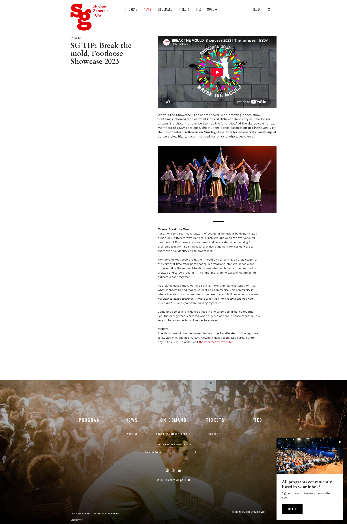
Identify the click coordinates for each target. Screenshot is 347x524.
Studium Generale (89, 17)
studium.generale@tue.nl (173, 480)
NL (254, 9)
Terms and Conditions (106, 513)
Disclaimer (76, 519)
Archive (132, 434)
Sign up (292, 509)
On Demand (165, 9)
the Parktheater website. (216, 342)
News (147, 9)
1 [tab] (218, 221)
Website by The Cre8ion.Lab (248, 511)
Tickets (184, 9)
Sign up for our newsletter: (173, 444)
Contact (214, 434)
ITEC (199, 9)
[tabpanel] (217, 180)
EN (259, 9)
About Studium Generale (173, 434)
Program (131, 9)
